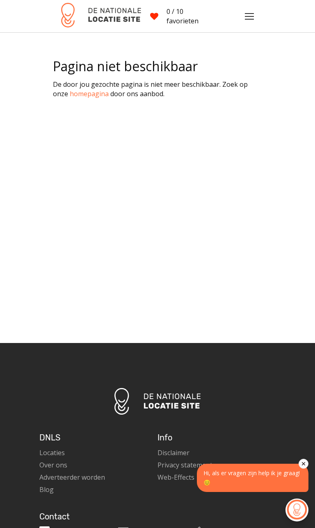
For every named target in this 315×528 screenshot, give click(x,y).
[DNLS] (97, 16)
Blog (46, 489)
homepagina (89, 93)
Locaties (52, 452)
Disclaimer (173, 452)
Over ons (53, 464)
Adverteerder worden (72, 477)
